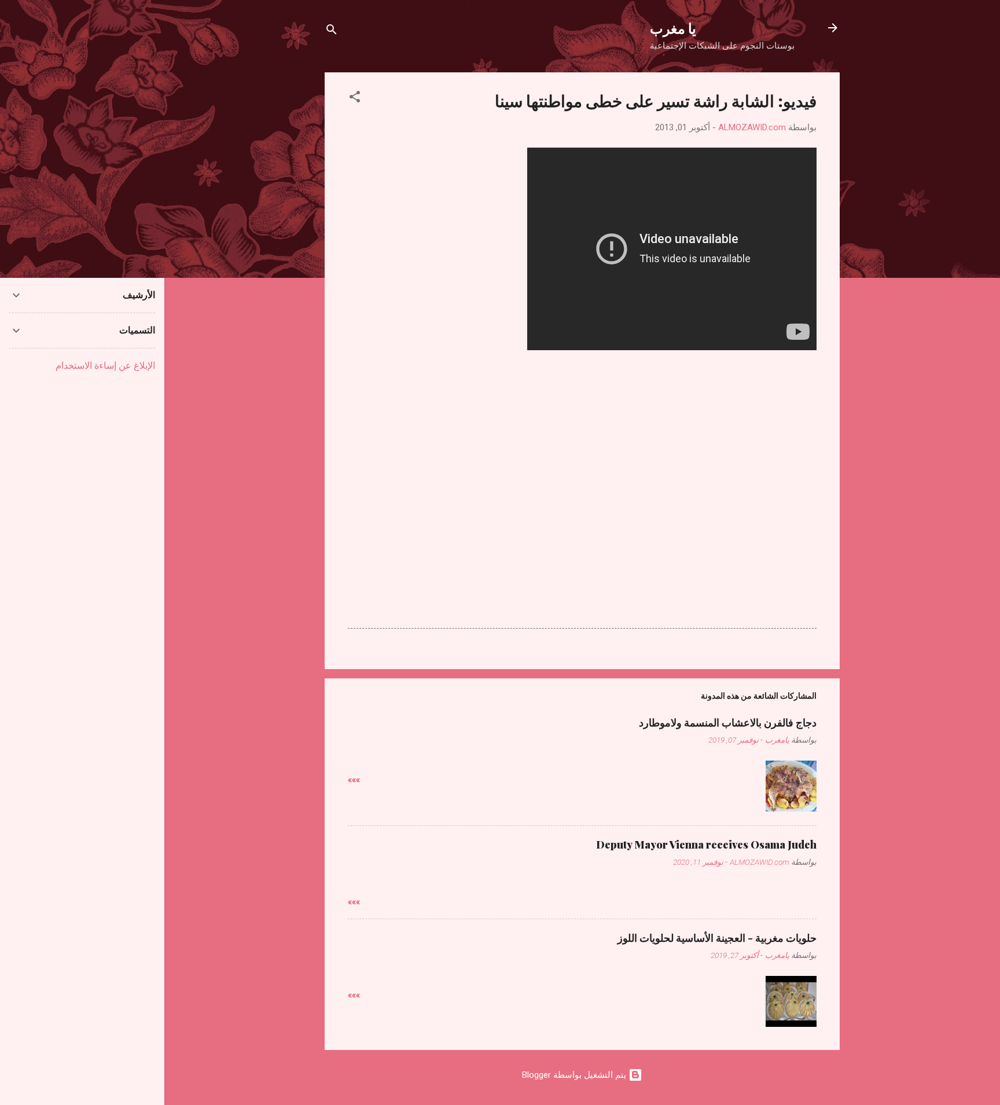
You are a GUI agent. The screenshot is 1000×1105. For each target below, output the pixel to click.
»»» (354, 779)
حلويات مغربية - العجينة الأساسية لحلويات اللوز (717, 938)
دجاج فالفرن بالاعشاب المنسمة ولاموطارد (728, 722)
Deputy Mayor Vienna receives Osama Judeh (706, 844)
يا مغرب (673, 28)
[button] (355, 99)
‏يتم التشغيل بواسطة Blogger (575, 1075)
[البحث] (332, 31)
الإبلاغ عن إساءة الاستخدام (105, 365)
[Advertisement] (582, 444)
